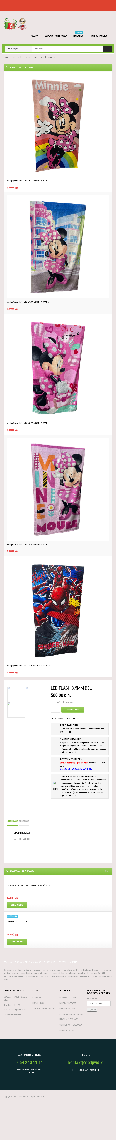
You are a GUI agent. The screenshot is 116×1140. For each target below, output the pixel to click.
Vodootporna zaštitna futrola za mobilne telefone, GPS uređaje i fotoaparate (34, 922)
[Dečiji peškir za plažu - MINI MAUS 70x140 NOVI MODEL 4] (58, 125)
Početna (34, 36)
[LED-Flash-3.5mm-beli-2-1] (33, 694)
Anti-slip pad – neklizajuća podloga (20, 885)
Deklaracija (24, 821)
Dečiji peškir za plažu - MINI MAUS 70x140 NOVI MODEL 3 (28, 302)
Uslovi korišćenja (67, 1009)
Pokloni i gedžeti (17, 57)
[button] (85, 5)
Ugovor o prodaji (66, 1031)
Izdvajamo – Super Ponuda (56, 36)
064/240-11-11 (65, 732)
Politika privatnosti (68, 1003)
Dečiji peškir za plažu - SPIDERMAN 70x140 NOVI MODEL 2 (28, 666)
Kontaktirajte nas (99, 36)
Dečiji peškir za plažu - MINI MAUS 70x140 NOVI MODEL (27, 544)
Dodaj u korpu (73, 710)
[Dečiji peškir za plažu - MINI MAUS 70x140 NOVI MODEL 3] (58, 246)
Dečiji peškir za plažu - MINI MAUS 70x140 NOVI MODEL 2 (28, 423)
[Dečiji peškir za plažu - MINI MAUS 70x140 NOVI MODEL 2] (58, 368)
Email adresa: (92, 999)
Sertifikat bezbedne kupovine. (78, 776)
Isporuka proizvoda (67, 997)
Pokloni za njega (31, 57)
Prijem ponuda (38, 1003)
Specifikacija (12, 821)
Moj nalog (36, 997)
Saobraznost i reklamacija (70, 1025)
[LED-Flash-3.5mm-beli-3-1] (15, 710)
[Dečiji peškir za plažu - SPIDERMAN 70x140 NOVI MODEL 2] (58, 610)
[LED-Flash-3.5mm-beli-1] (15, 694)
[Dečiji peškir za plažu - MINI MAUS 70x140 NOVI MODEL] (58, 489)
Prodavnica (78, 34)
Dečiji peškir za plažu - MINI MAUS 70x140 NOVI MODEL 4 (28, 181)
